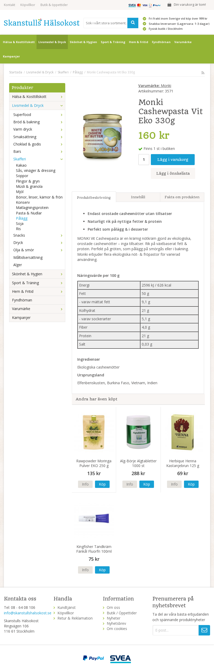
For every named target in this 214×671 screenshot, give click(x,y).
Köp (102, 484)
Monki (154, 85)
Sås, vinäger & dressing (35, 170)
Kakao (21, 165)
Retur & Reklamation (75, 618)
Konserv (23, 202)
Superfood (22, 114)
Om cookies (117, 628)
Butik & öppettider (54, 5)
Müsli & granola (29, 186)
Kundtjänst (66, 607)
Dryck (18, 242)
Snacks (19, 235)
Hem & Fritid (138, 42)
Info (85, 484)
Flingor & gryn (28, 181)
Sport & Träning (113, 42)
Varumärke (183, 42)
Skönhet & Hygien (83, 42)
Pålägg (21, 218)
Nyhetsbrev (116, 623)
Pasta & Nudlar (29, 213)
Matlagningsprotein (32, 207)
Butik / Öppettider (122, 612)
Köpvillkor (27, 5)
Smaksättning (24, 136)
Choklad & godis (27, 144)
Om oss (113, 607)
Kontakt (9, 5)
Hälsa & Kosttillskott (19, 42)
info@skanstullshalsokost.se (27, 612)
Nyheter (113, 618)
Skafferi (19, 158)
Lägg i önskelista (173, 173)
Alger (17, 264)
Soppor (22, 175)
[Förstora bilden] (102, 135)
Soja (19, 223)
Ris (18, 228)
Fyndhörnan (161, 42)
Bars (17, 151)
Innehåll (138, 197)
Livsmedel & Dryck (52, 42)
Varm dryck (22, 129)
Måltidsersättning (28, 257)
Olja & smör (23, 249)
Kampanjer (11, 56)
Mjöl (19, 191)
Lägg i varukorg (172, 159)
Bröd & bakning (26, 121)
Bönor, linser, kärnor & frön (39, 197)
